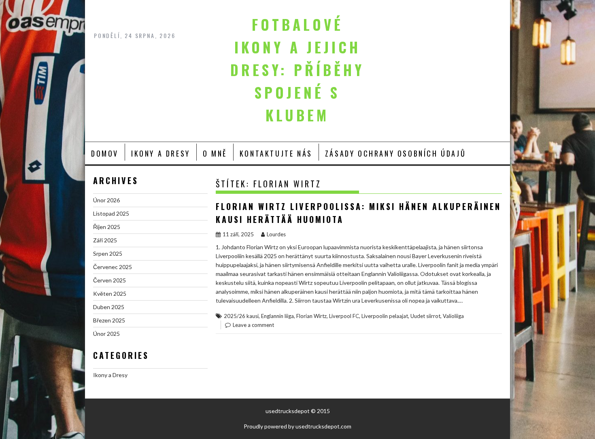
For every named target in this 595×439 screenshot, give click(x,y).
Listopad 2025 (111, 213)
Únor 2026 (106, 200)
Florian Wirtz (311, 316)
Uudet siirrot (425, 316)
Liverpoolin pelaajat (384, 316)
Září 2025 (105, 240)
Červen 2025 (109, 280)
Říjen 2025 (106, 226)
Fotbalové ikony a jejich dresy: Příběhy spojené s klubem (297, 69)
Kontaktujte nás (276, 153)
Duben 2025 (108, 306)
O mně (215, 153)
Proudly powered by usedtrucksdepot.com (297, 426)
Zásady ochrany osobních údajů (395, 153)
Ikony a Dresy (160, 153)
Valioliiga (453, 316)
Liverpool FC (344, 316)
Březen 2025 (109, 320)
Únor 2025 (106, 333)
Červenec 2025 (112, 266)
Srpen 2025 (107, 253)
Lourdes (276, 234)
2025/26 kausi (241, 316)
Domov (105, 153)
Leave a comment (253, 325)
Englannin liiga (277, 316)
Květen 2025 (109, 293)
